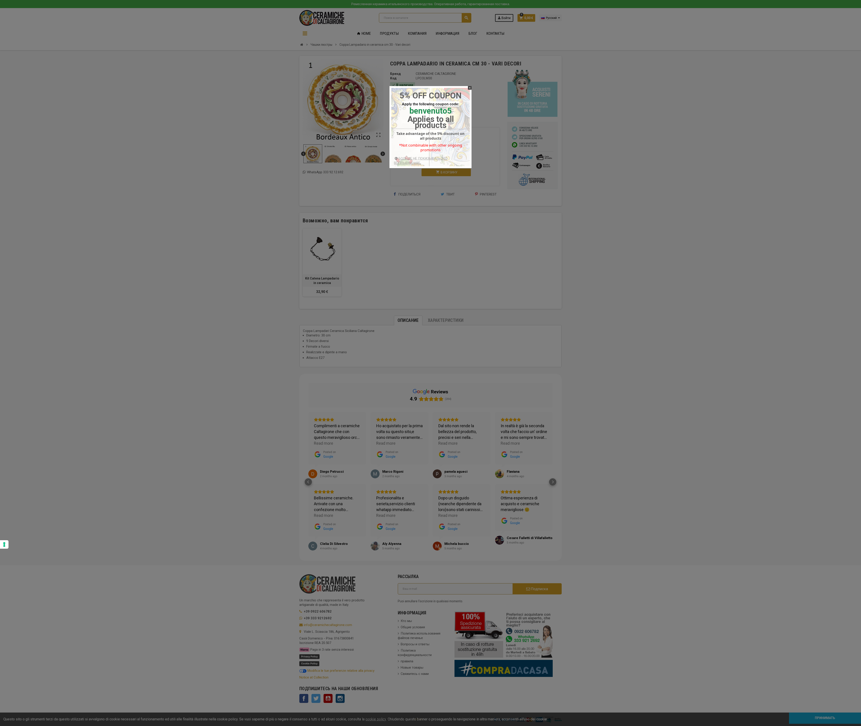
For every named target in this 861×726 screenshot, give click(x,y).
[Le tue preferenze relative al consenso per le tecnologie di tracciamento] (4, 544)
